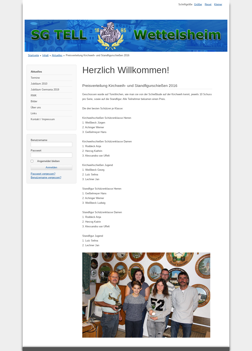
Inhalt (45, 55)
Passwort (36, 150)
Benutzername (39, 140)
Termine (35, 77)
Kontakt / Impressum (43, 119)
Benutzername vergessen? (46, 177)
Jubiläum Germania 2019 (45, 89)
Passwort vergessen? (43, 173)
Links (34, 113)
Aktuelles (57, 55)
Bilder (34, 101)
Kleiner (218, 4)
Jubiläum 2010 (39, 83)
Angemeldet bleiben (48, 161)
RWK (34, 95)
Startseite (33, 55)
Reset (208, 4)
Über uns (36, 107)
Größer (198, 4)
